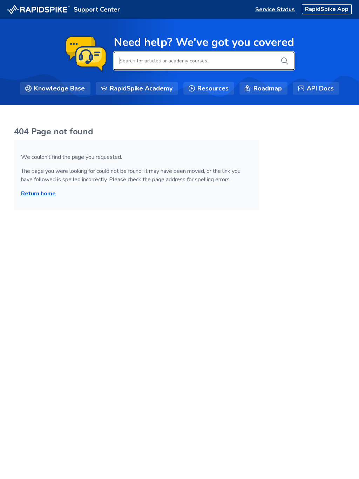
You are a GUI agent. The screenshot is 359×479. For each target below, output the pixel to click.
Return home (38, 193)
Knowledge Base (59, 88)
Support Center (97, 9)
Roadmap (267, 88)
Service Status (275, 9)
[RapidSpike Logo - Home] (38, 9)
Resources (213, 88)
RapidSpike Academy (141, 88)
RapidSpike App (326, 9)
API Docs (320, 88)
